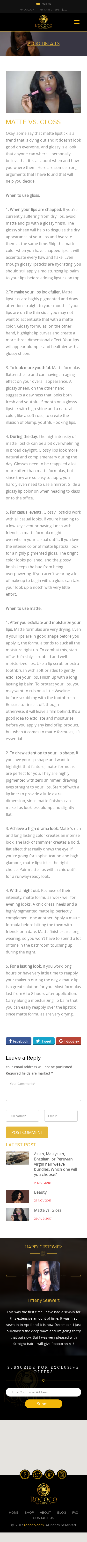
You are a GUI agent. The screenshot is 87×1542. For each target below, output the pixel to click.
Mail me (46, 3)
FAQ (75, 1513)
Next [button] (76, 1277)
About (45, 1513)
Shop (29, 1513)
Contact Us (43, 1518)
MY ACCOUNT (28, 9)
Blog (61, 1513)
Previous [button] (11, 1277)
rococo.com (34, 1525)
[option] (43, 1276)
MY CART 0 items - (53, 9)
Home (14, 1513)
